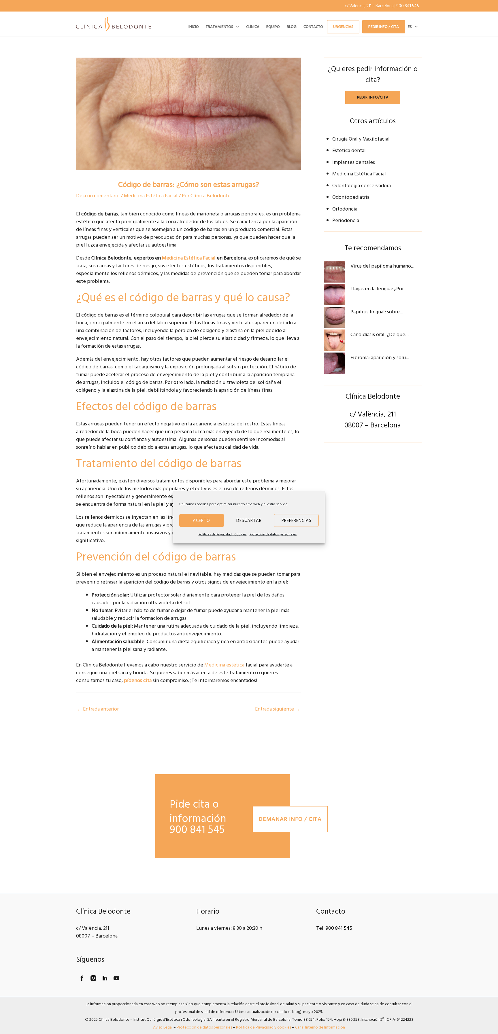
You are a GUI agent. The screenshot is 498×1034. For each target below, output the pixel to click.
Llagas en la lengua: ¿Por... (378, 289)
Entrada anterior (98, 709)
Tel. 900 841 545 (334, 928)
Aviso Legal (163, 1027)
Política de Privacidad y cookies (263, 1027)
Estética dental (349, 150)
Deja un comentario (98, 196)
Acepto (201, 520)
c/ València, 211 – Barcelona (369, 6)
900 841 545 (407, 6)
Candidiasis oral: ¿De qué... (379, 334)
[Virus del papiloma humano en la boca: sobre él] (334, 272)
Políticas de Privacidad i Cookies (223, 534)
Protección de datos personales (273, 534)
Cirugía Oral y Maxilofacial (361, 139)
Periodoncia (345, 220)
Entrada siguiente (277, 709)
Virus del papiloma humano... (382, 266)
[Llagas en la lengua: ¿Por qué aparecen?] (334, 294)
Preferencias (297, 520)
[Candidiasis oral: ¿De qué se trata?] (334, 340)
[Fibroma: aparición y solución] (334, 363)
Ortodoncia (344, 209)
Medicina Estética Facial (151, 196)
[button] (236, 27)
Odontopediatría (350, 197)
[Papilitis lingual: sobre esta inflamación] (334, 317)
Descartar (249, 520)
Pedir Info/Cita (372, 97)
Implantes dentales (353, 162)
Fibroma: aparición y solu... (379, 357)
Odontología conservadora (361, 185)
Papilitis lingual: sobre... (376, 312)
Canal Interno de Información (320, 1027)
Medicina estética (224, 665)
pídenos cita (138, 680)
